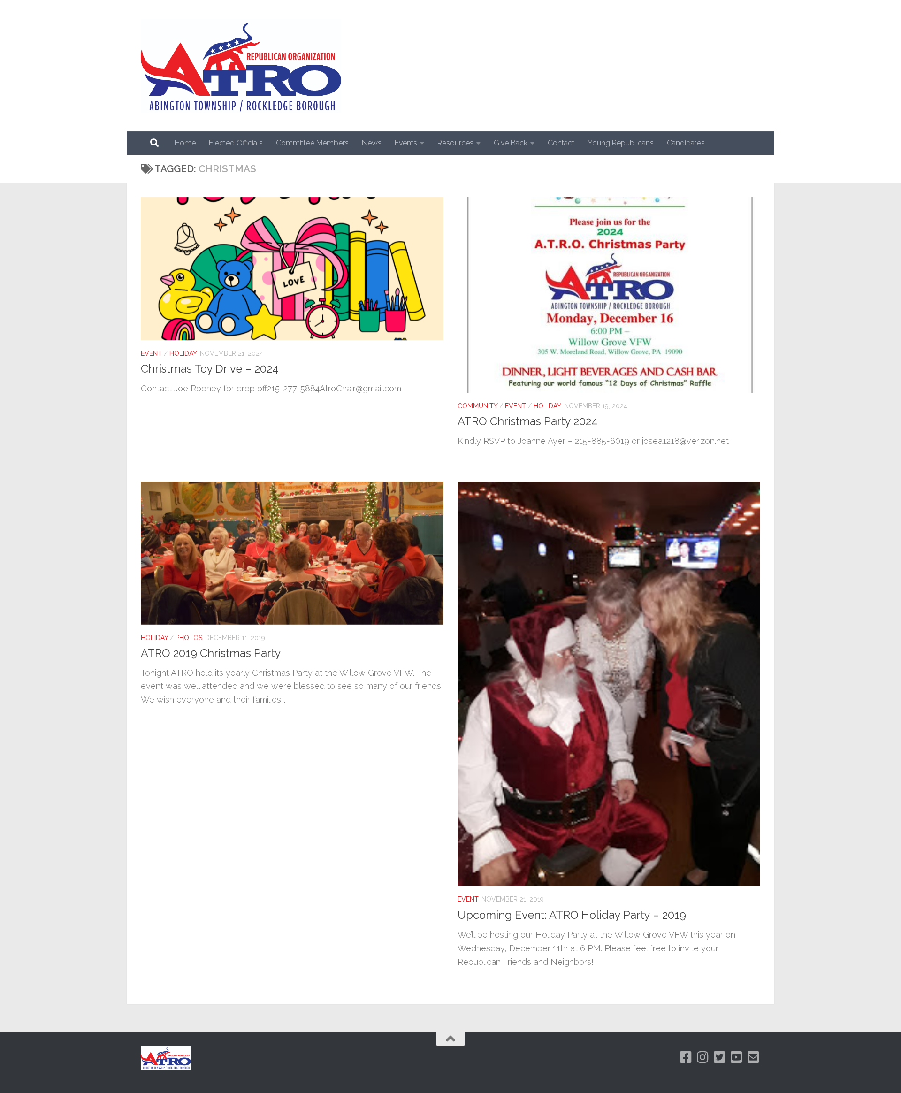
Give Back (510, 142)
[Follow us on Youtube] (736, 1057)
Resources (455, 142)
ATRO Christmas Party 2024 (528, 421)
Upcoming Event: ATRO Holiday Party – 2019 (572, 915)
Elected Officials (236, 142)
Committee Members (312, 142)
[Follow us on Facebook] (686, 1057)
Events (406, 142)
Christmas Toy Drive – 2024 (210, 368)
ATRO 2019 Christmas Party (211, 653)
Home (185, 142)
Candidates (686, 142)
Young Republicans (621, 142)
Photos (189, 638)
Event (151, 353)
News (372, 142)
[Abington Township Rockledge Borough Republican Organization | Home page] (241, 66)
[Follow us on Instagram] (703, 1057)
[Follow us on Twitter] (719, 1057)
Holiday (183, 353)
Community (477, 406)
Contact (561, 142)
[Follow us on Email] (753, 1057)
